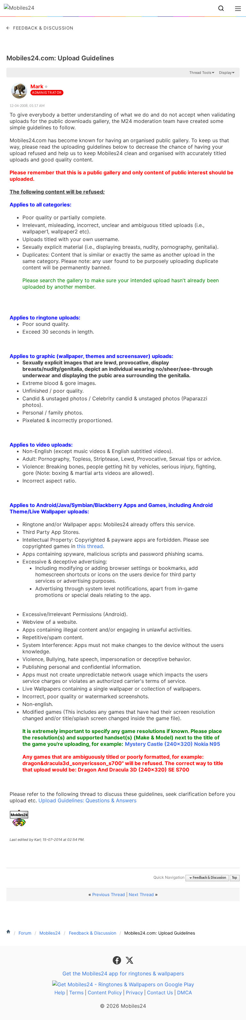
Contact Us (160, 992)
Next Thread (141, 894)
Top (234, 878)
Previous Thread (108, 894)
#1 (234, 83)
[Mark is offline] (19, 91)
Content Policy (105, 992)
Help (59, 992)
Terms (76, 992)
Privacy (134, 992)
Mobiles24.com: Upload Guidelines (60, 58)
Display (225, 72)
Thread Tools (200, 72)
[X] (129, 960)
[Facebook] (118, 960)
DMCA (184, 992)
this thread (90, 546)
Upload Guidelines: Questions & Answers (87, 800)
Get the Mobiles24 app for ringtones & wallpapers (123, 973)
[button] (221, 8)
